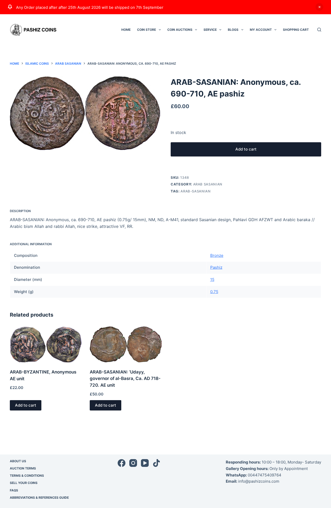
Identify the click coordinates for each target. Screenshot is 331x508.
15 (212, 279)
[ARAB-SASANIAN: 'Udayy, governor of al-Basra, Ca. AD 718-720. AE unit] (126, 344)
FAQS (14, 490)
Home (126, 30)
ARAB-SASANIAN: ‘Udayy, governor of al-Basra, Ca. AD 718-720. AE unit (125, 378)
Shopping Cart (296, 30)
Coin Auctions (179, 30)
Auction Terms (23, 468)
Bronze (216, 255)
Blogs (233, 30)
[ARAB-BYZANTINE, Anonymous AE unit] (46, 344)
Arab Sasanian (207, 184)
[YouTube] (145, 463)
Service (210, 30)
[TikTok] (156, 463)
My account (261, 30)
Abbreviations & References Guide (39, 497)
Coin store (146, 30)
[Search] (319, 30)
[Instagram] (133, 463)
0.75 (214, 291)
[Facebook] (121, 463)
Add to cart (246, 149)
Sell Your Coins (23, 483)
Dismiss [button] (319, 7)
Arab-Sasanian (195, 191)
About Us (18, 461)
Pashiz (216, 267)
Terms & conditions (27, 475)
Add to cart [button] (25, 405)
